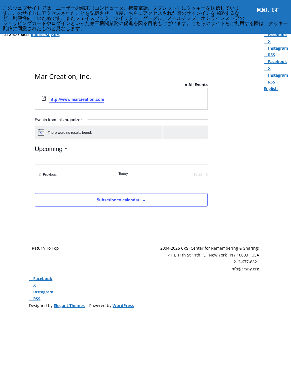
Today (123, 173)
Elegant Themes (69, 305)
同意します (267, 10)
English (271, 88)
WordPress (123, 305)
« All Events (196, 84)
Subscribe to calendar (118, 200)
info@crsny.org (244, 269)
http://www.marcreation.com (76, 99)
